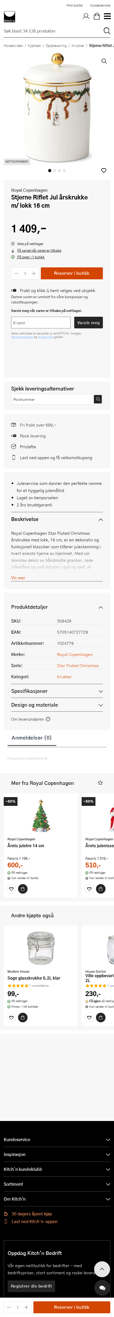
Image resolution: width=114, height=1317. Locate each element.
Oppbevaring (56, 45)
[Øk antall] (34, 273)
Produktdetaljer (29, 607)
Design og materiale (34, 705)
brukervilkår (46, 337)
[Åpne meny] (107, 17)
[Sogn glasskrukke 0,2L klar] (40, 948)
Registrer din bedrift (31, 1286)
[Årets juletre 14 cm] (40, 815)
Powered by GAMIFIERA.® (27, 758)
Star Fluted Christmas (78, 665)
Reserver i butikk (72, 273)
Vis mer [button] (18, 578)
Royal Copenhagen (29, 190)
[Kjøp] (23, 889)
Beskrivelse (24, 519)
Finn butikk (75, 5)
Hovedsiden (13, 45)
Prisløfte (28, 447)
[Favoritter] (11, 889)
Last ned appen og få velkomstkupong (56, 457)
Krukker (78, 45)
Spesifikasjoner (29, 691)
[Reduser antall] (16, 273)
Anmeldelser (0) (32, 737)
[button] (103, 170)
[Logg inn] (86, 17)
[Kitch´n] (9, 17)
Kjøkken (34, 45)
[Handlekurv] (96, 17)
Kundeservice (100, 5)
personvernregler (22, 337)
